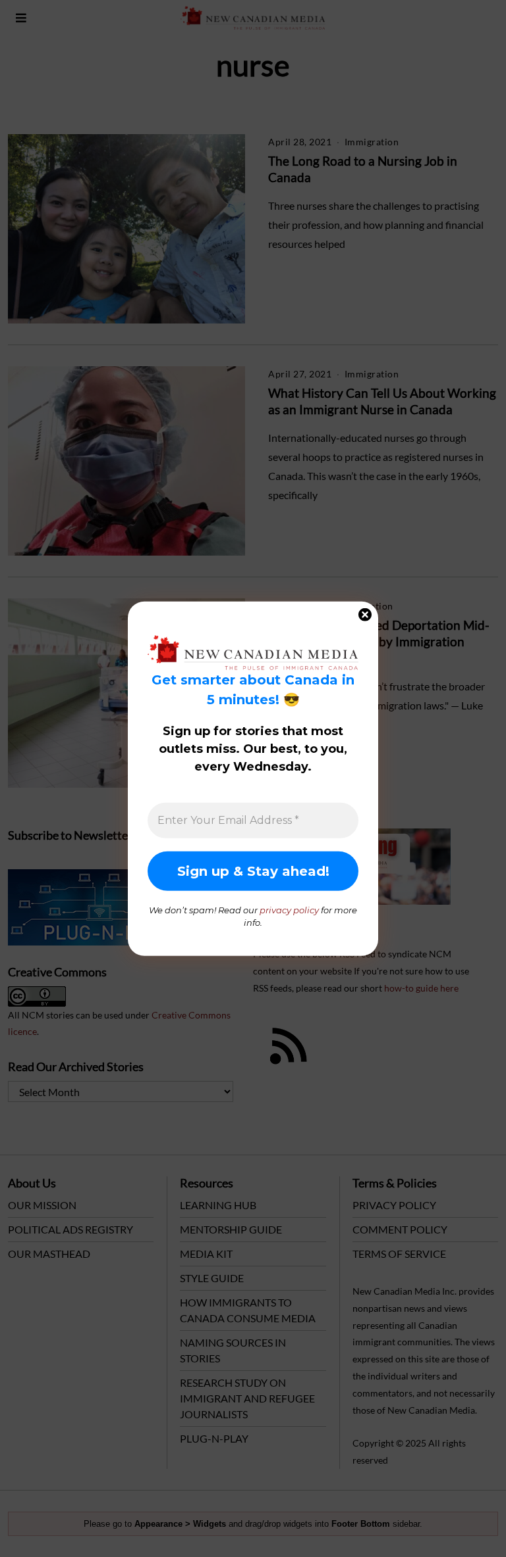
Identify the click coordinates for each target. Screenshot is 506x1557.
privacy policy (289, 909)
